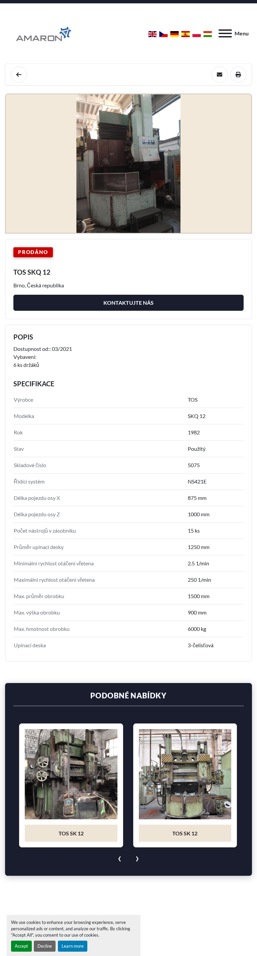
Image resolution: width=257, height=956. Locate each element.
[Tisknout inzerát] (238, 74)
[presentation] (119, 857)
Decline (44, 946)
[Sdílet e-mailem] (219, 74)
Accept (21, 946)
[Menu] (225, 33)
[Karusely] (19, 74)
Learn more (73, 946)
